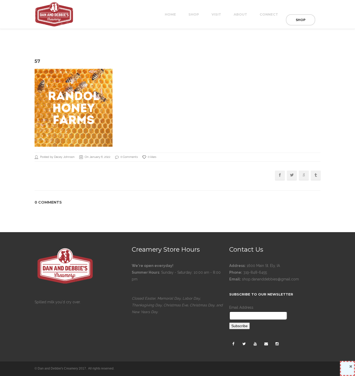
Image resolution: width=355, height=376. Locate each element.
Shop (193, 14)
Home (170, 14)
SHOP (300, 20)
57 (37, 61)
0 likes (152, 157)
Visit (216, 14)
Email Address (241, 307)
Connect (269, 14)
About (240, 14)
